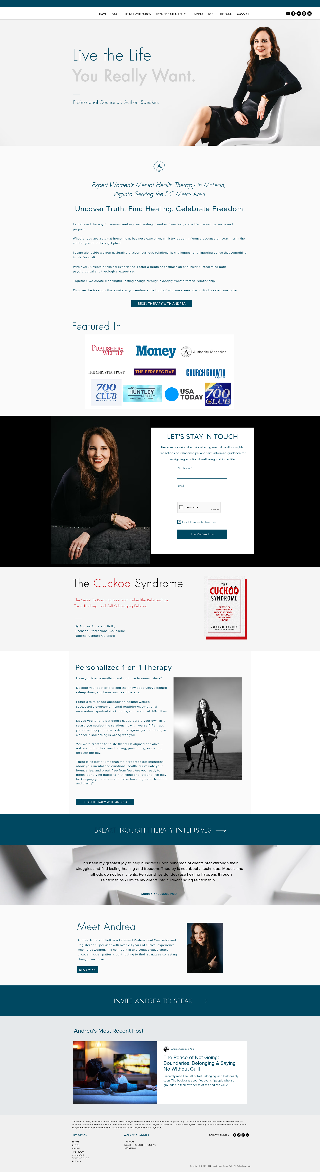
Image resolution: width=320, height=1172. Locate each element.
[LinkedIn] (309, 13)
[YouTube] (288, 13)
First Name (184, 468)
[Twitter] (298, 13)
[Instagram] (304, 13)
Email (181, 485)
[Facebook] (293, 13)
